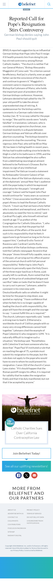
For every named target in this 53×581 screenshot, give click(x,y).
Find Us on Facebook (17, 528)
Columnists (13, 521)
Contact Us (13, 517)
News (26, 9)
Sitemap (11, 532)
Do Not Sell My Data (35, 517)
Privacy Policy (33, 510)
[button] (49, 4)
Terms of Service (34, 513)
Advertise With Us (15, 513)
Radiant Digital (14, 535)
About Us (12, 510)
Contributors (14, 524)
